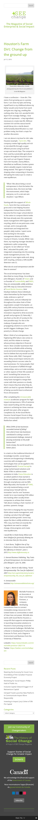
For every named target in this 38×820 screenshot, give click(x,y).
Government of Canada (21, 780)
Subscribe (19, 800)
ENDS (31, 281)
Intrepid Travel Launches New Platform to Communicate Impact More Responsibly (19, 695)
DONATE (19, 759)
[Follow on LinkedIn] (13, 793)
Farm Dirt (22, 141)
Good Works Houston (14, 289)
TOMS (30, 484)
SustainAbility (20, 281)
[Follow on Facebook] (17, 793)
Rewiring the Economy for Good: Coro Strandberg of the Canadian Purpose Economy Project (18, 674)
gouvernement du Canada (20, 787)
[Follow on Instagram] (24, 793)
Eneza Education (24, 474)
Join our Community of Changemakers (19, 729)
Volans (27, 279)
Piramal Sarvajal (24, 466)
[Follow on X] (20, 793)
